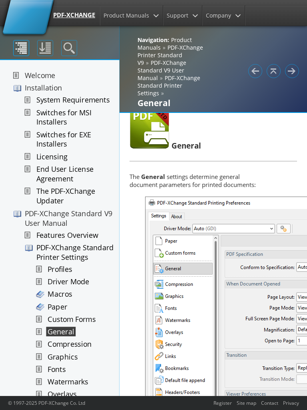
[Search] (69, 48)
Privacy (291, 403)
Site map (246, 403)
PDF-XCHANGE (74, 15)
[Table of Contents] (21, 48)
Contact (269, 403)
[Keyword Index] (45, 48)
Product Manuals (126, 15)
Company (218, 15)
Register (222, 403)
